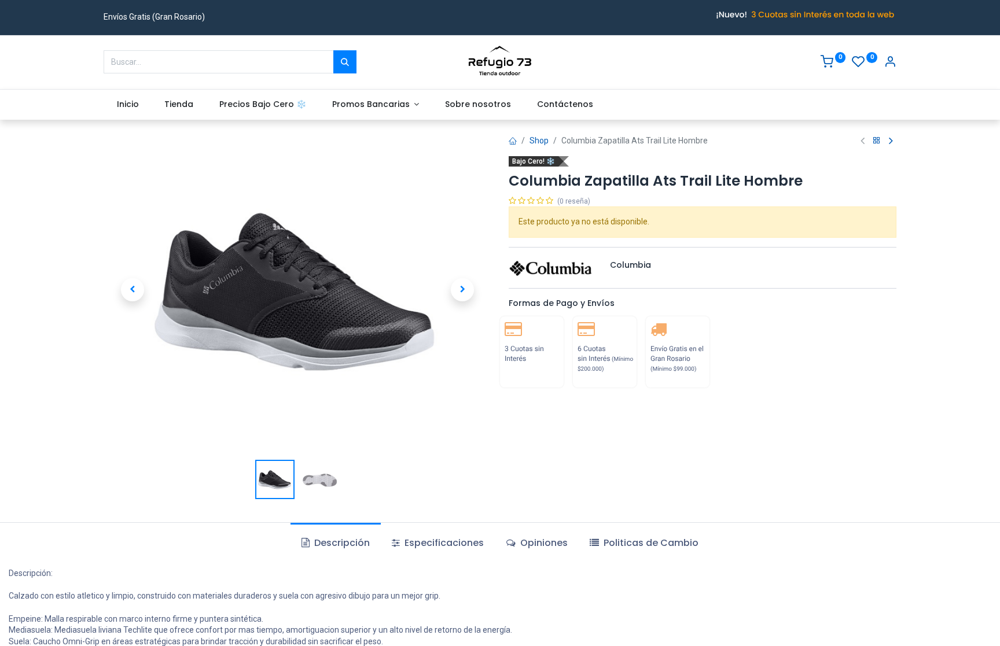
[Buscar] (344, 61)
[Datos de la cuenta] (890, 63)
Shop (539, 140)
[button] (132, 289)
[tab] (644, 543)
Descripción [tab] (341, 542)
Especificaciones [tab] (443, 542)
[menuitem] (128, 105)
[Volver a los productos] (877, 141)
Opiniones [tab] (543, 542)
